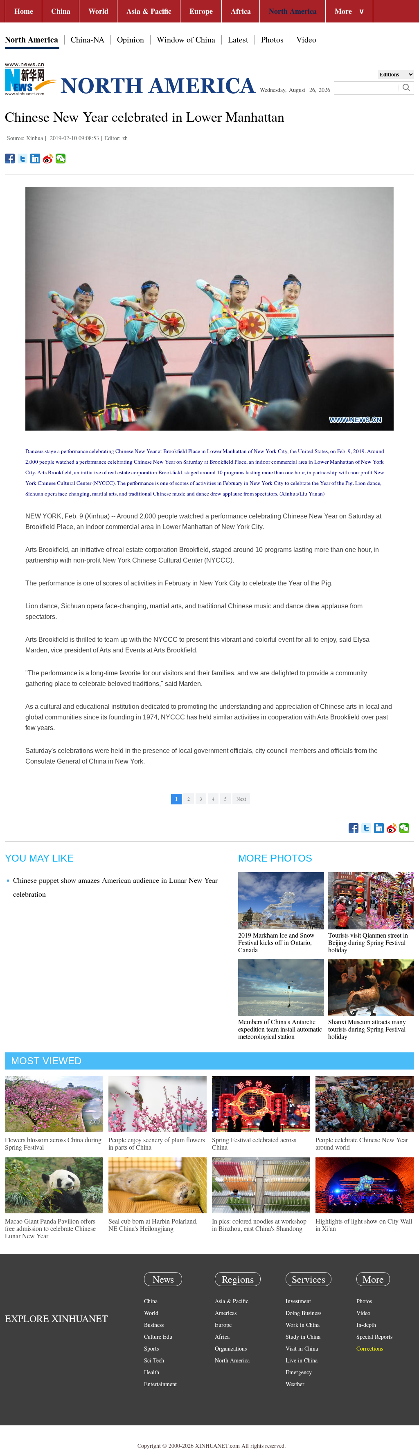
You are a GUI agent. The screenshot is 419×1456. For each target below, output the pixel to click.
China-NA (87, 39)
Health (151, 1372)
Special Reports (374, 1336)
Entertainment (160, 1384)
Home (23, 11)
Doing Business (303, 1313)
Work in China (303, 1325)
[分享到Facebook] (10, 158)
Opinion (130, 39)
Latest (238, 39)
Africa (241, 11)
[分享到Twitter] (23, 158)
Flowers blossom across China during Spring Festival (53, 1143)
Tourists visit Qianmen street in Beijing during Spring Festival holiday (368, 942)
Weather (295, 1384)
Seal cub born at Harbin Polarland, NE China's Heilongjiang (153, 1225)
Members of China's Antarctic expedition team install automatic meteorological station (280, 1029)
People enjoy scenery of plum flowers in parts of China (156, 1143)
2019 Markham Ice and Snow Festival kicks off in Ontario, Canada (276, 942)
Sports (151, 1348)
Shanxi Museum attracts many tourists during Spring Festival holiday (367, 1029)
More (349, 11)
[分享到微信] (61, 158)
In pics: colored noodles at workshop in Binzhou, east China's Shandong (259, 1225)
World (98, 11)
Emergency (299, 1372)
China (60, 11)
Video (306, 39)
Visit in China (302, 1348)
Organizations (231, 1348)
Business (154, 1325)
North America (293, 11)
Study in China (303, 1336)
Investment (298, 1301)
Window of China (186, 39)
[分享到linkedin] (35, 158)
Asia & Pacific (148, 11)
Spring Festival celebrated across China (254, 1143)
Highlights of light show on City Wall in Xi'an (363, 1225)
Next (241, 798)
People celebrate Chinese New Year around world (361, 1143)
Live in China (302, 1360)
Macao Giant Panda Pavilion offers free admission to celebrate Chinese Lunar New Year (50, 1228)
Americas (226, 1313)
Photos (272, 39)
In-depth (366, 1325)
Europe (201, 11)
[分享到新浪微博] (48, 158)
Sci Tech (154, 1360)
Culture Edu (158, 1336)
